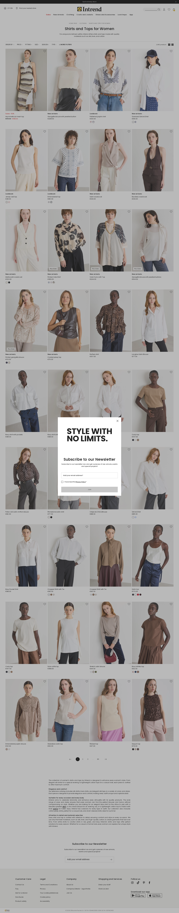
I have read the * (75, 482)
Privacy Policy (81, 482)
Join (89, 489)
